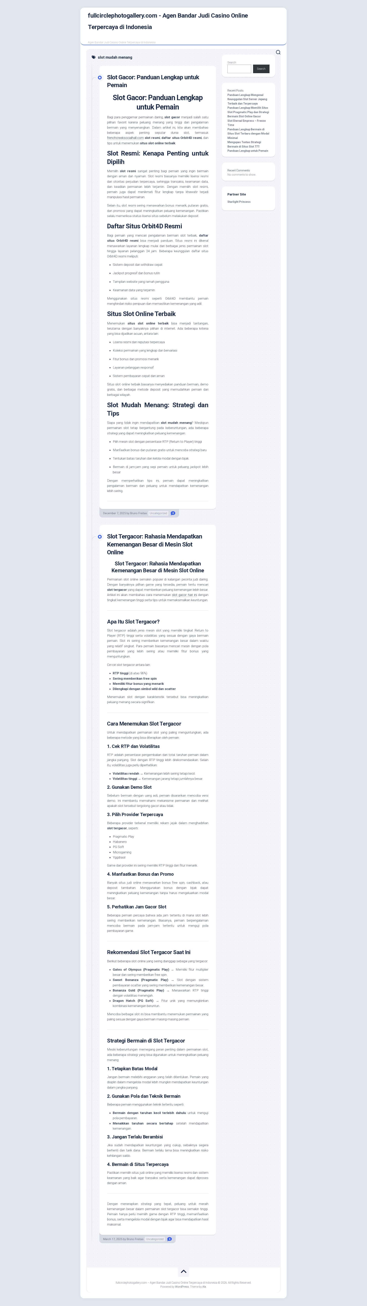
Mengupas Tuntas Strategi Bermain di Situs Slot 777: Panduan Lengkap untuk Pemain (247, 146)
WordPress (182, 1286)
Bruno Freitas (138, 513)
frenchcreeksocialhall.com (125, 138)
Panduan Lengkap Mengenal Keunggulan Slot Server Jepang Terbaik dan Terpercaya (247, 99)
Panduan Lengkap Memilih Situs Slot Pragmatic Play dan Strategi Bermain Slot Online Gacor (248, 112)
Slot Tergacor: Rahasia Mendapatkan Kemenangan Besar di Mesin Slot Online (154, 544)
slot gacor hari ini (184, 595)
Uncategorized (158, 513)
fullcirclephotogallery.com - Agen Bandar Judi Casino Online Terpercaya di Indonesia (168, 21)
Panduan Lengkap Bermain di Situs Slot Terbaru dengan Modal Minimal (248, 133)
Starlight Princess (239, 201)
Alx (204, 1286)
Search (231, 62)
